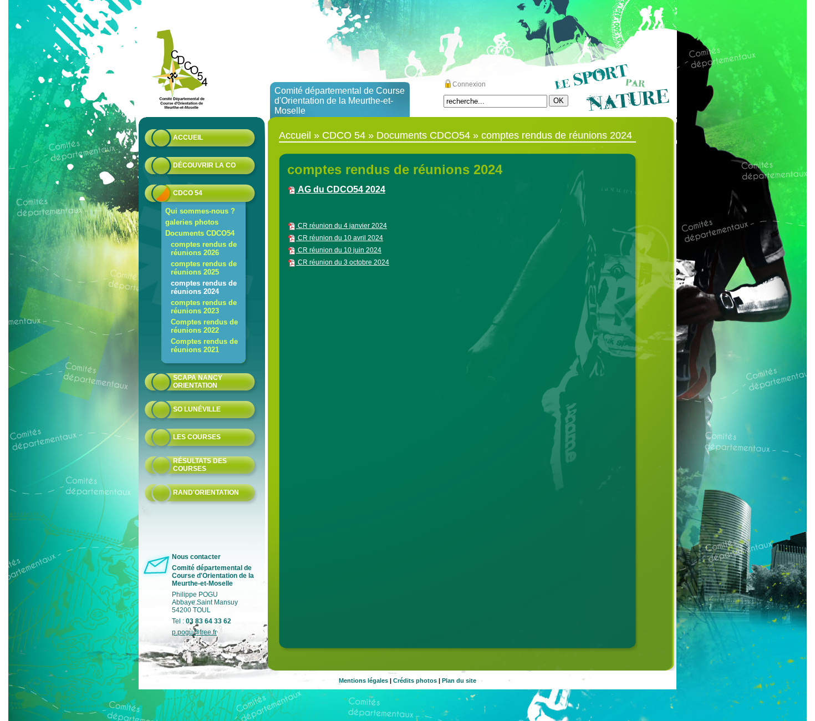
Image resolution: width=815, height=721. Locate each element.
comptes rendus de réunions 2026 (204, 248)
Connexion (469, 84)
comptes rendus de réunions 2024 (204, 287)
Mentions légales (363, 680)
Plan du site (459, 680)
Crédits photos (415, 680)
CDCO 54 (187, 193)
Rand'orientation (206, 492)
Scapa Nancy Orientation (197, 381)
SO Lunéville (197, 409)
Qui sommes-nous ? (200, 211)
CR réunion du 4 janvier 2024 (341, 226)
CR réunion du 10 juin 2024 (338, 250)
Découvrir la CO (204, 165)
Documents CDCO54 (200, 233)
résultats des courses (200, 465)
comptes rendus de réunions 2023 (204, 306)
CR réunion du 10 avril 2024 (339, 238)
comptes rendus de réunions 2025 (204, 268)
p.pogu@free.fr (194, 632)
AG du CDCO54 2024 (340, 189)
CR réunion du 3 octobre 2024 (342, 262)
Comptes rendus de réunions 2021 (204, 345)
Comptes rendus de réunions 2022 (204, 326)
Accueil (188, 137)
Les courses (197, 437)
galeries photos (191, 222)
